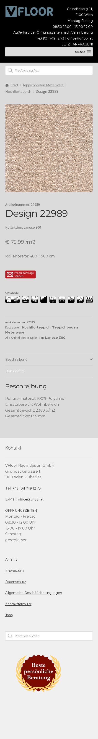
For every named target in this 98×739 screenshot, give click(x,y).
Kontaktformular (18, 604)
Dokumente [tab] (15, 371)
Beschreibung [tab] (16, 360)
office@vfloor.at (80, 38)
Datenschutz (15, 582)
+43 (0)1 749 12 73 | (51, 38)
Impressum (14, 571)
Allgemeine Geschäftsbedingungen (33, 593)
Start (14, 85)
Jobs (9, 615)
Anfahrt (11, 559)
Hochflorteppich (18, 92)
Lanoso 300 (55, 338)
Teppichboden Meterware (43, 85)
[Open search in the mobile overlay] (49, 70)
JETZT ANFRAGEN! (77, 44)
